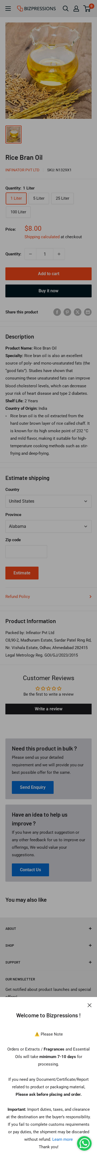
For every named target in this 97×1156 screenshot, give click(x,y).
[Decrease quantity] (30, 254)
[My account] (76, 9)
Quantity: (13, 254)
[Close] (90, 1005)
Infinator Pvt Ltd (22, 170)
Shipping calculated (42, 236)
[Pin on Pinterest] (67, 312)
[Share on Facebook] (57, 312)
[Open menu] (8, 8)
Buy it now (48, 290)
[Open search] (66, 9)
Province (13, 514)
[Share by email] (88, 312)
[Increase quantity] (59, 254)
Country (12, 489)
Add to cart (48, 273)
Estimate (21, 572)
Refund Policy (17, 596)
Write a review (49, 708)
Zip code (13, 539)
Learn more (62, 1139)
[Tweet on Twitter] (77, 312)
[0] (87, 8)
